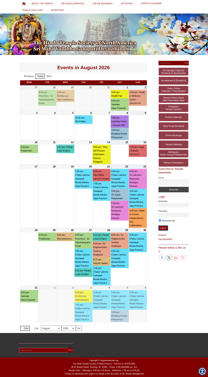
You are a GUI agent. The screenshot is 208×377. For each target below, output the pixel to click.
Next (48, 76)
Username (162, 201)
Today (40, 76)
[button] (202, 371)
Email (161, 178)
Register (162, 235)
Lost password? (165, 239)
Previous (29, 76)
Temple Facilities (32, 10)
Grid (25, 329)
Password (162, 211)
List (35, 329)
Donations (57, 10)
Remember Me (168, 221)
